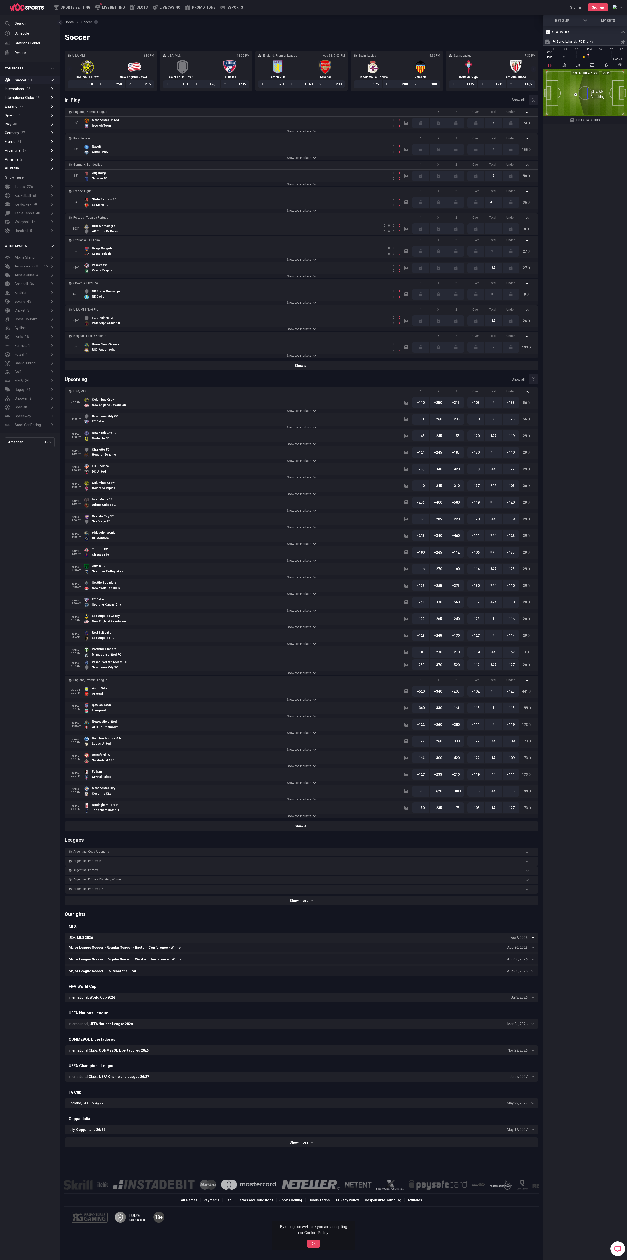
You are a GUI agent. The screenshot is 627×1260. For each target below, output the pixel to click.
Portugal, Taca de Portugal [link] (91, 217)
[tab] (550, 65)
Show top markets (299, 131)
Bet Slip (562, 21)
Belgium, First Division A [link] (90, 336)
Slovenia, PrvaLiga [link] (85, 283)
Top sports (14, 68)
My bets (608, 21)
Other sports (16, 246)
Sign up (598, 7)
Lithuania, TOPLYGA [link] (86, 240)
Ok (313, 1244)
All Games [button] (189, 1200)
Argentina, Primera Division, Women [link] (97, 879)
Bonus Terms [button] (319, 1200)
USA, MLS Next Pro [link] (85, 309)
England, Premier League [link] (90, 112)
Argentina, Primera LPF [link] (88, 888)
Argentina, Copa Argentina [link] (91, 851)
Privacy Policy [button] (347, 1200)
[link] (27, 7)
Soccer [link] (86, 22)
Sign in (575, 7)
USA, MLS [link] (79, 391)
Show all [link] (518, 100)
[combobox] (617, 7)
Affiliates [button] (415, 1200)
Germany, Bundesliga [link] (87, 164)
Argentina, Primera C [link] (87, 870)
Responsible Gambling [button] (383, 1200)
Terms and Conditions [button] (255, 1200)
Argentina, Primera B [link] (87, 861)
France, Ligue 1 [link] (83, 191)
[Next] (533, 69)
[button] (139, 7)
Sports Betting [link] (290, 1200)
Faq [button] (229, 1200)
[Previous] (69, 69)
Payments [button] (211, 1200)
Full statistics (588, 120)
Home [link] (69, 22)
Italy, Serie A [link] (81, 138)
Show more (299, 900)
